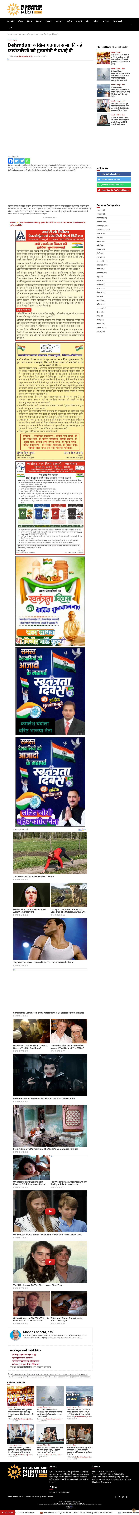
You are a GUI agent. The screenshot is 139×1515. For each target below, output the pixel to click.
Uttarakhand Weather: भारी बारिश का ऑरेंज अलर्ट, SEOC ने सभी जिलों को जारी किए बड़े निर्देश (79, 1396)
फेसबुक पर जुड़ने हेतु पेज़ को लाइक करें (25, 1361)
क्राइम (29, 21)
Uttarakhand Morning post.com (33, 1377)
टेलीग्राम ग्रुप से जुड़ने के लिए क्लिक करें (25, 1364)
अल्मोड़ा (99, 214)
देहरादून (15, 40)
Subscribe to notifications (59, 1492)
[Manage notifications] (134, 1510)
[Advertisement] (50, 139)
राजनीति (99, 300)
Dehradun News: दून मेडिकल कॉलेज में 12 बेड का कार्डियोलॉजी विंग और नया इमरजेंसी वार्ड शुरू (20, 1434)
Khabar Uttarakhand (50, 1374)
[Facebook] (10, 161)
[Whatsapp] (27, 161)
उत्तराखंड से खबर (63, 1377)
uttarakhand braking (15, 1377)
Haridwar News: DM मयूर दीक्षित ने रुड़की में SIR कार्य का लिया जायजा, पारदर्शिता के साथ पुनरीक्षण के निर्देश (79, 1434)
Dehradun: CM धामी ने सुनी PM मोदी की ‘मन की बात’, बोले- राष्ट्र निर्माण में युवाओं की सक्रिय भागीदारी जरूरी (20, 1396)
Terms (50, 1496)
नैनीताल (45, 1445)
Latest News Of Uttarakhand (68, 1374)
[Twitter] (16, 161)
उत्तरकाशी (100, 218)
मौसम (20, 21)
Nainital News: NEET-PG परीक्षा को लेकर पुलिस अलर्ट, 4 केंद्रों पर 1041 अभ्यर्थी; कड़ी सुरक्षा (50, 1434)
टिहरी (98, 253)
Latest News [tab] (104, 47)
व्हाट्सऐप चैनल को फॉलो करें (22, 1358)
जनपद (58, 21)
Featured (39, 1374)
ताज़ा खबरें (117, 21)
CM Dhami (31, 1374)
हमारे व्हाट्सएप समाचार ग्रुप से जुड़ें (24, 1354)
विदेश (98, 316)
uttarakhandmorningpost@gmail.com (113, 1477)
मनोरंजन (106, 21)
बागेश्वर (99, 281)
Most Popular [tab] (121, 47)
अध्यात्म (99, 210)
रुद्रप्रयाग (99, 308)
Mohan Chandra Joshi (24, 56)
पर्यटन (95, 21)
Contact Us (29, 1496)
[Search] (130, 24)
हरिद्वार (74, 1445)
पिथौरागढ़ (100, 273)
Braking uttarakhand (19, 1374)
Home (9, 1496)
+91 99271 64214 (106, 1474)
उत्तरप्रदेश (99, 222)
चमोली (99, 245)
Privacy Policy (40, 1496)
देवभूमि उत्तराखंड (74, 1377)
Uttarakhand (83, 1374)
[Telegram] (22, 161)
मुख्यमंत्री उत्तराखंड (85, 1377)
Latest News (18, 1496)
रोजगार (48, 21)
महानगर (99, 288)
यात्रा (98, 296)
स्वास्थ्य (20, 1445)
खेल (87, 21)
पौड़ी (98, 277)
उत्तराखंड (10, 21)
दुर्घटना (38, 21)
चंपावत (99, 241)
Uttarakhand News (51, 1377)
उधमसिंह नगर (101, 230)
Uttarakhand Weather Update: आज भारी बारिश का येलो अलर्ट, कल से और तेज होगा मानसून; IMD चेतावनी (50, 1396)
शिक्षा (49, 1445)
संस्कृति (79, 21)
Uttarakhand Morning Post (72, 1502)
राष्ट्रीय (69, 21)
